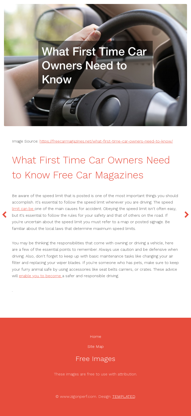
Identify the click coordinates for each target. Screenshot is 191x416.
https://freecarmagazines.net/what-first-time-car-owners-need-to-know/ (106, 141)
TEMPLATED (123, 396)
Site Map (96, 346)
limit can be (23, 208)
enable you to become (40, 275)
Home (95, 336)
